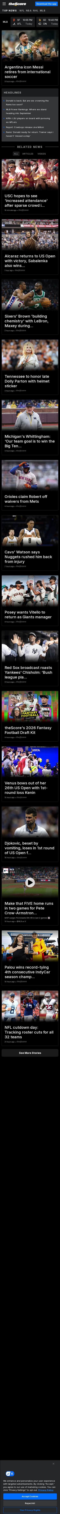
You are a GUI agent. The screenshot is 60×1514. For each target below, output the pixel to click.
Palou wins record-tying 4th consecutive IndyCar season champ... (27, 972)
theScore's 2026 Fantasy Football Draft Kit (28, 730)
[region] (30, 1487)
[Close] (54, 1464)
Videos (42, 153)
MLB (43, 10)
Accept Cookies (30, 1496)
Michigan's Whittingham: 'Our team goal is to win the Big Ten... (30, 441)
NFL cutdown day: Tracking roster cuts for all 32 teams (29, 1032)
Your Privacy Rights (30, 1510)
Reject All (30, 1503)
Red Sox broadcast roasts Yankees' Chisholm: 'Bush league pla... (28, 672)
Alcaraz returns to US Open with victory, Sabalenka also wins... (30, 261)
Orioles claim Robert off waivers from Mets (26, 499)
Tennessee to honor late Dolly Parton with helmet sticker (27, 381)
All (16, 153)
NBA (29, 10)
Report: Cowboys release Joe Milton (25, 127)
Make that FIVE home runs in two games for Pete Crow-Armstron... (29, 908)
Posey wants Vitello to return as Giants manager (28, 614)
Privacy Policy (45, 1490)
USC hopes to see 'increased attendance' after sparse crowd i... (26, 201)
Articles (27, 153)
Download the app (46, 4)
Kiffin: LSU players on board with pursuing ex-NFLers (28, 120)
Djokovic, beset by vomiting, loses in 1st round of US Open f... (29, 848)
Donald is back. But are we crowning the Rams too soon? (27, 102)
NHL (36, 10)
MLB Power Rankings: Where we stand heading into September (26, 111)
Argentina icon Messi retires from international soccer (27, 72)
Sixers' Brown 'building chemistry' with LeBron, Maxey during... (26, 321)
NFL (22, 10)
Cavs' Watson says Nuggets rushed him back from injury (28, 557)
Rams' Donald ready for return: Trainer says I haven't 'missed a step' (29, 134)
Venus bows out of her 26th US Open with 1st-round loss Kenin (26, 788)
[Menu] (4, 4)
